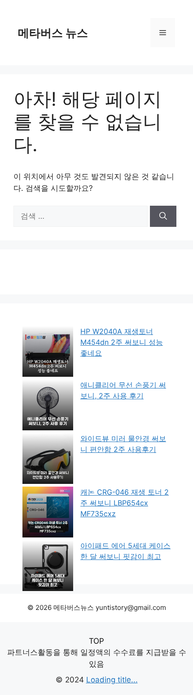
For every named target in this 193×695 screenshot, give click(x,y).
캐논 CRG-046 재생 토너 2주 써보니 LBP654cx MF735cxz (124, 502)
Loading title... (112, 679)
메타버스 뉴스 (53, 33)
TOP (96, 640)
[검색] (163, 216)
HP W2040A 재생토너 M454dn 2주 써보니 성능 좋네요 (121, 342)
